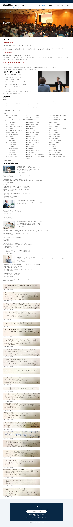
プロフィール (52, 5)
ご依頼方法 (63, 5)
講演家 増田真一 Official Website (36, 522)
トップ (39, 5)
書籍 (68, 5)
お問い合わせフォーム (36, 511)
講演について (45, 5)
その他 (57, 5)
